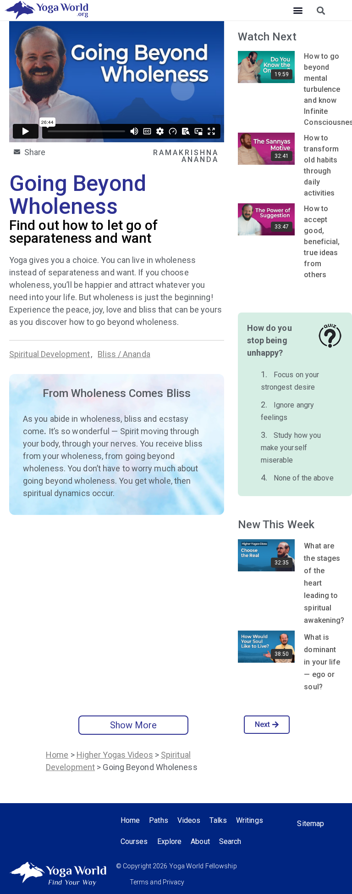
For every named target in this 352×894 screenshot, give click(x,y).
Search (230, 841)
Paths (158, 820)
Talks (218, 820)
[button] (297, 10)
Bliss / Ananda (124, 354)
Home (57, 755)
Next (262, 724)
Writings (249, 820)
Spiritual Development (49, 354)
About (200, 841)
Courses (134, 841)
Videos (189, 820)
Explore (169, 841)
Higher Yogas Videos (115, 755)
